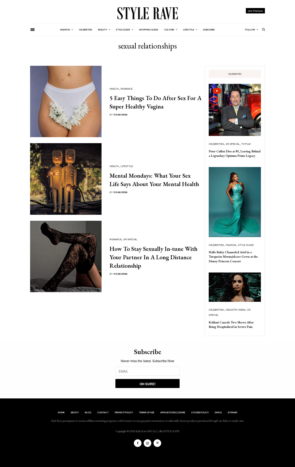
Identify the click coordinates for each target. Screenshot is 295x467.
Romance (127, 88)
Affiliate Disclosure (172, 412)
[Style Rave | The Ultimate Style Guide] (147, 13)
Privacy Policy (124, 412)
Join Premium (255, 10)
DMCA (218, 412)
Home (61, 412)
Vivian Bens (120, 114)
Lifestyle (127, 166)
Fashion (231, 244)
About (75, 412)
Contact (103, 412)
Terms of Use (146, 412)
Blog (88, 412)
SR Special (130, 239)
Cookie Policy (200, 412)
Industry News (235, 309)
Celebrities (216, 143)
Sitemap (232, 412)
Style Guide (246, 244)
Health (114, 88)
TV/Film (246, 143)
